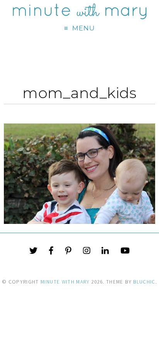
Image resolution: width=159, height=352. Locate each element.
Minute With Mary (65, 282)
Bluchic (144, 282)
